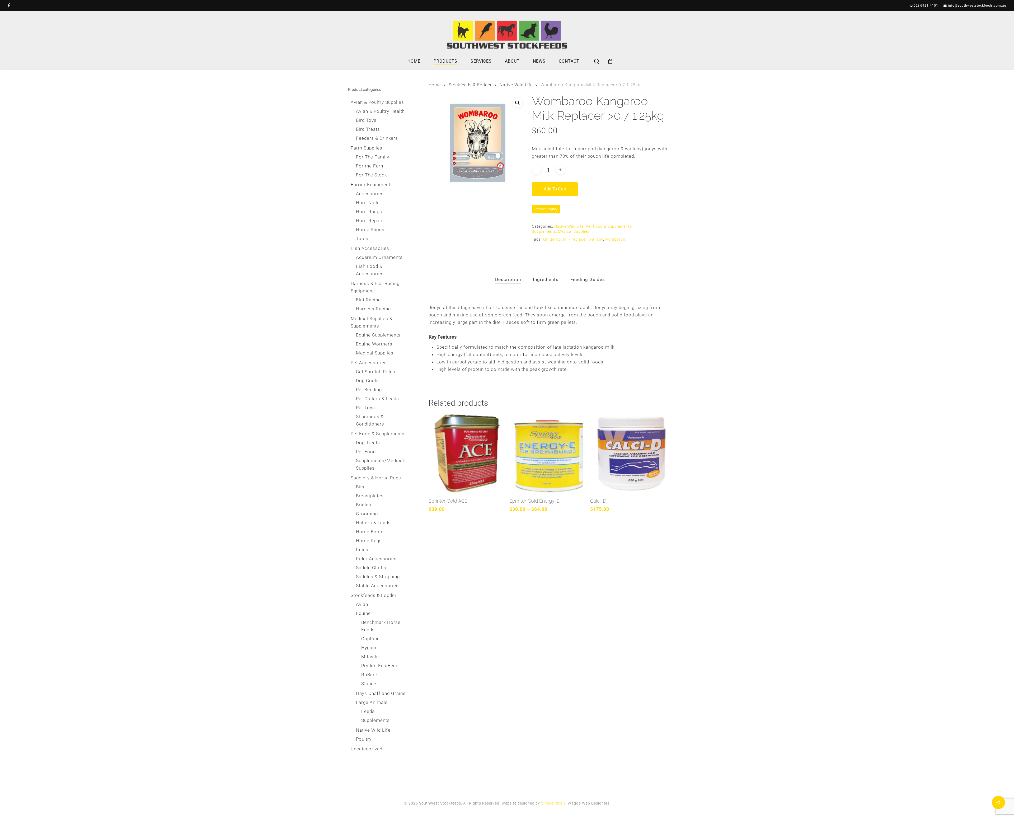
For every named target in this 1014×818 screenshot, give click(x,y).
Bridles (363, 504)
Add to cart (555, 189)
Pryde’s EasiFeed (379, 665)
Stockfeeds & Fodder (374, 595)
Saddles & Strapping (378, 576)
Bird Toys (366, 120)
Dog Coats (367, 380)
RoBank (369, 674)
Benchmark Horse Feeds (381, 626)
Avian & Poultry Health (380, 111)
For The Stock (371, 174)
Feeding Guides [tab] (587, 279)
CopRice (370, 638)
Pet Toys (365, 407)
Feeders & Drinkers (377, 138)
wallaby (596, 239)
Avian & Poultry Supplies (377, 102)
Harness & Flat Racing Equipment (375, 287)
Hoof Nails (368, 202)
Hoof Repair (369, 220)
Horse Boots (370, 531)
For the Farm (370, 166)
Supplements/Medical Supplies (380, 464)
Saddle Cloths (371, 567)
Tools (362, 238)
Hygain (368, 647)
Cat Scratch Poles (375, 371)
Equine (363, 613)
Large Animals (372, 702)
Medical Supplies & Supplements (371, 322)
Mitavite (370, 656)
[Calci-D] (629, 453)
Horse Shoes (370, 229)
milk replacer (575, 239)
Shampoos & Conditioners (370, 420)
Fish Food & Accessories (370, 270)
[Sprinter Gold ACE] (467, 453)
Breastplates (370, 495)
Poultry (364, 739)
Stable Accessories (377, 585)
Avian (362, 604)
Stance (368, 683)
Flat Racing (368, 299)
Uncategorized (366, 748)
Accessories (370, 193)
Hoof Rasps (369, 211)
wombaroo (615, 239)
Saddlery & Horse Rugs (376, 477)
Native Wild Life (373, 730)
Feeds (368, 711)
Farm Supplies (366, 148)
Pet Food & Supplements (378, 433)
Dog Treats (368, 442)
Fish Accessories (370, 248)
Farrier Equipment (370, 184)
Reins (362, 549)
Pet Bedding (369, 389)
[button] (517, 103)
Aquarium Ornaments (379, 257)
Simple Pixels (553, 803)
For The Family (372, 157)
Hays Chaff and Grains (381, 693)
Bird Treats (368, 129)
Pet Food (366, 451)
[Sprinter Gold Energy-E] (548, 453)
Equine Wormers (374, 344)
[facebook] (9, 5)
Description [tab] (508, 279)
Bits (360, 486)
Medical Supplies (374, 353)
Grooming (367, 513)
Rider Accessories (376, 558)
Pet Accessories (369, 362)
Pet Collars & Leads (377, 398)
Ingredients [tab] (545, 279)
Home (435, 84)
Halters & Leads (373, 522)
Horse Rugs (369, 540)
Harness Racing (373, 308)
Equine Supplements (378, 335)
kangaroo (552, 239)
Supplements (375, 720)
